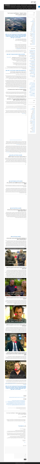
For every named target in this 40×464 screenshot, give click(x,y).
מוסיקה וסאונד (33, 30)
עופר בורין (31, 90)
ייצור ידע (33, 2)
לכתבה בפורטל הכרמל (15, 236)
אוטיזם (34, 23)
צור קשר (18, 8)
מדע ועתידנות (33, 29)
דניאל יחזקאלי (33, 115)
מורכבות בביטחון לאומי (24, 407)
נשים (34, 37)
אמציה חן (31, 84)
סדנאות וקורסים (33, 38)
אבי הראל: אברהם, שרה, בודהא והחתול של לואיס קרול (21, 408)
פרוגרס (31, 93)
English (33, 20)
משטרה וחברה (33, 36)
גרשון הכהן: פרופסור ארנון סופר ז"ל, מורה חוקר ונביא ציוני (32, 51)
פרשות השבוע (29, 8)
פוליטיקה (34, 127)
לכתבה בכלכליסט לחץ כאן (16, 208)
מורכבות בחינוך (33, 120)
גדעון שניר (31, 85)
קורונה (34, 42)
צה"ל (30, 93)
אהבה (34, 22)
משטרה (30, 88)
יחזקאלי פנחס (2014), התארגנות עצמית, (20, 400)
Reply (24, 422)
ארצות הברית (34, 85)
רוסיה (30, 94)
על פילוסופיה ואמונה (34, 8)
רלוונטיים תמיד (17, 407)
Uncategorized (32, 21)
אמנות (34, 112)
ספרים (26, 8)
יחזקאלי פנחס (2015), (17, 397)
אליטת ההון (30, 83)
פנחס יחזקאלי (20, 407)
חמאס (31, 86)
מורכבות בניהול (33, 35)
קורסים (23, 8)
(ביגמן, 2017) (23, 113)
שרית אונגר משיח (33, 44)
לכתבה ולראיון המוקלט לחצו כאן (15, 181)
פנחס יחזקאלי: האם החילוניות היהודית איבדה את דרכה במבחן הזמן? (32, 56)
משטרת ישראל (33, 89)
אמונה (34, 24)
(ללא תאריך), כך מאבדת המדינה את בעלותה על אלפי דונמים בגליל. (16, 401)
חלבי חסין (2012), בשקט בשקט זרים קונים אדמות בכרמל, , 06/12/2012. (15, 403)
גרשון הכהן (33, 86)
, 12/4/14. (13, 400)
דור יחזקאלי (34, 114)
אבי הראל (32, 82)
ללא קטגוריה (33, 28)
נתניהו (33, 90)
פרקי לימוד (21, 8)
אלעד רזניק (33, 84)
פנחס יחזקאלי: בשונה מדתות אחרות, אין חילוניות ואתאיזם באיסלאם (32, 64)
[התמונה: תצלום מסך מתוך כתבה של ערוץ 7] (15, 32)
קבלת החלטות (34, 94)
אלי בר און (34, 83)
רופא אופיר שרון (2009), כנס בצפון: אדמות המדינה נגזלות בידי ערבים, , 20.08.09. (15, 404)
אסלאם (30, 84)
